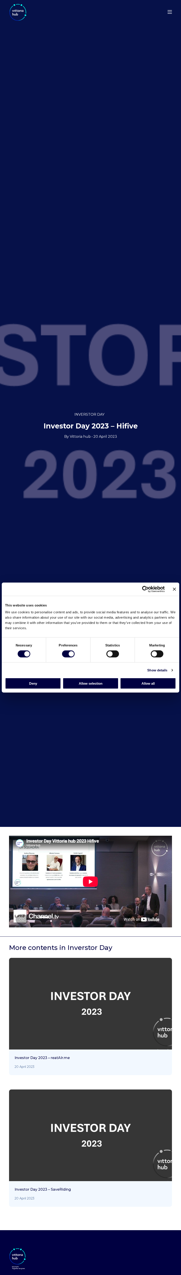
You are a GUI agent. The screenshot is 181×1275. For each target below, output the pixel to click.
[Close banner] (174, 589)
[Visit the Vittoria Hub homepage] (31, 12)
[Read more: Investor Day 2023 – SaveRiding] (90, 1155)
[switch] (68, 654)
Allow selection (90, 683)
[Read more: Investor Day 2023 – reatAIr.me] (90, 1024)
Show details (157, 670)
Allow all (148, 683)
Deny (33, 683)
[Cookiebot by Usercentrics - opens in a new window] (145, 589)
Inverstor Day (89, 414)
